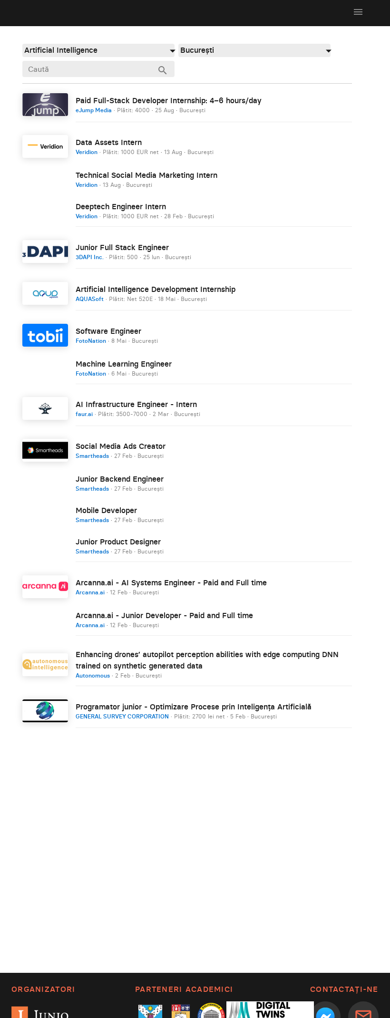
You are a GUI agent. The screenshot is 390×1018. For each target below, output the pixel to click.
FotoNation (91, 340)
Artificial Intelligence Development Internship (155, 289)
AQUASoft (90, 298)
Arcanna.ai (90, 592)
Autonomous (93, 675)
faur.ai (84, 413)
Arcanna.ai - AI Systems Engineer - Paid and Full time (171, 582)
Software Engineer (108, 331)
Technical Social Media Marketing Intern (146, 175)
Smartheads (92, 455)
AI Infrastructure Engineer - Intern (136, 404)
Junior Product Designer (118, 541)
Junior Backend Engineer (120, 479)
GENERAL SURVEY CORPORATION (122, 716)
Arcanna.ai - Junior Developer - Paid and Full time (164, 615)
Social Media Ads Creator (121, 446)
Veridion (87, 151)
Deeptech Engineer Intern (121, 206)
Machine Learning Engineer (124, 363)
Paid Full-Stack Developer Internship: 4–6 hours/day (169, 100)
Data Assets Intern (109, 142)
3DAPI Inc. (90, 257)
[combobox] (98, 50)
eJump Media (94, 110)
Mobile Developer (106, 510)
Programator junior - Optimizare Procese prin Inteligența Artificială (194, 706)
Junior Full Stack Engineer (122, 247)
